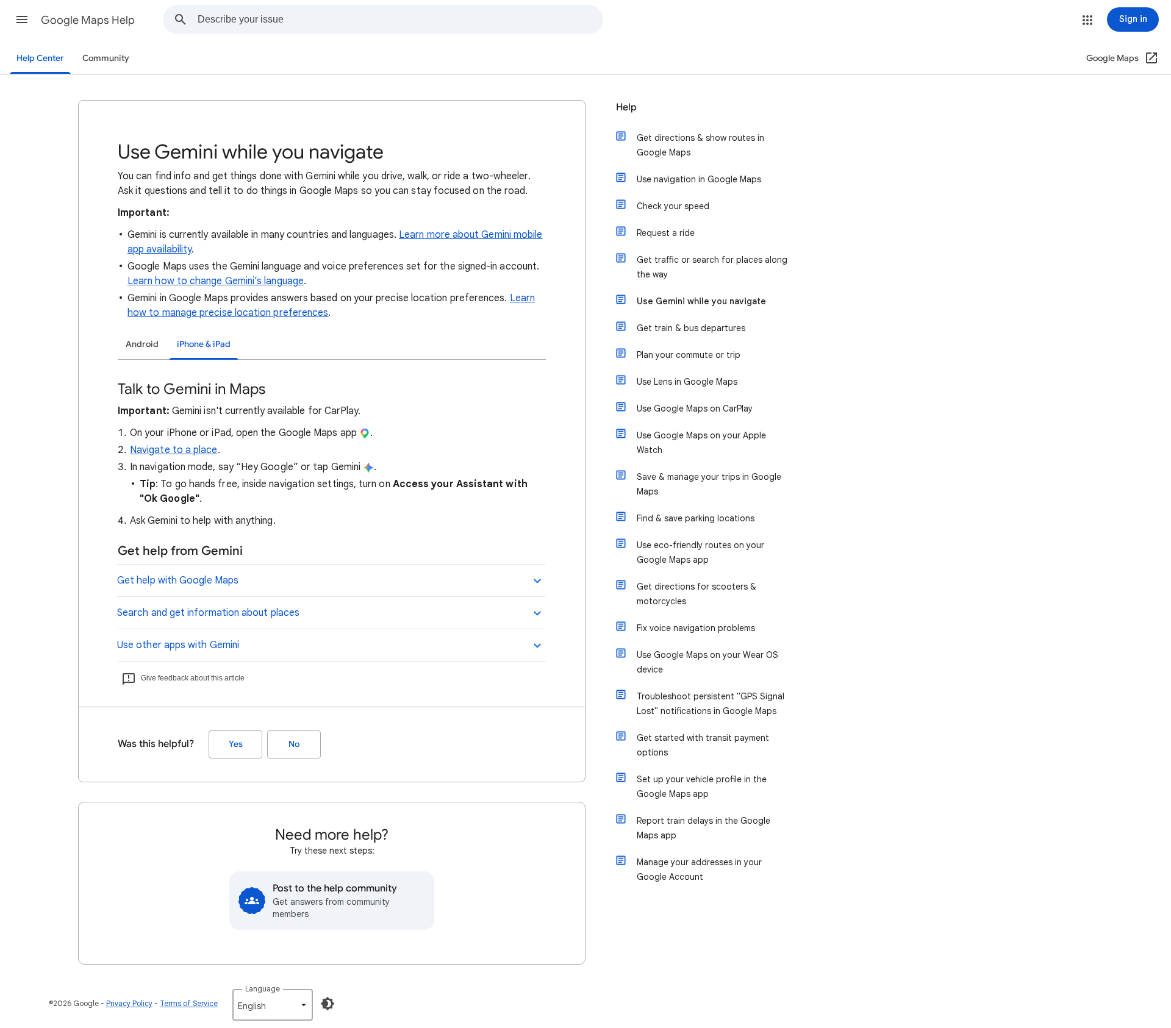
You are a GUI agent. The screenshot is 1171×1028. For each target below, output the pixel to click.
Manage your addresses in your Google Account (699, 869)
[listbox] (272, 1005)
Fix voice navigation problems (696, 628)
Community (105, 58)
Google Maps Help (88, 20)
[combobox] (400, 19)
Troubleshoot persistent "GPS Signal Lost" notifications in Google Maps (710, 703)
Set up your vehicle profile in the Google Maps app (702, 786)
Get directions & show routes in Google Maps (700, 145)
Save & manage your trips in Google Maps (709, 484)
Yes (236, 744)
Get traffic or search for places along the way (712, 267)
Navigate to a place (174, 450)
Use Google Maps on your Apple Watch (701, 442)
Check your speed (673, 206)
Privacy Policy (129, 1003)
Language (262, 988)
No (293, 744)
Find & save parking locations (695, 518)
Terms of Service (189, 1003)
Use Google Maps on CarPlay (695, 408)
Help (626, 107)
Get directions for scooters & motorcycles (696, 594)
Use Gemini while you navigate (701, 301)
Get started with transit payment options (703, 745)
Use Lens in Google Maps (687, 381)
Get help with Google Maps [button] (177, 580)
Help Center (40, 58)
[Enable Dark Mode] (327, 1003)
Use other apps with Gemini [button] (178, 645)
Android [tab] (142, 344)
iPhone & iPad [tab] (204, 344)
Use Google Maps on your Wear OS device (707, 662)
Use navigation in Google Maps (699, 179)
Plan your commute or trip (688, 354)
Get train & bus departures (691, 328)
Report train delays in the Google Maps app (703, 828)
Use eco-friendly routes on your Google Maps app (700, 552)
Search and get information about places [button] (208, 613)
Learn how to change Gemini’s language (215, 281)
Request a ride (666, 232)
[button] (22, 19)
